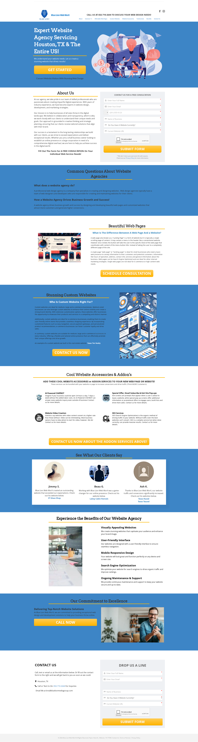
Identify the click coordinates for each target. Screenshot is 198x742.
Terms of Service (125, 738)
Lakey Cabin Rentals (99, 499)
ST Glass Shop (54, 498)
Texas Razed (143, 499)
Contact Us (115, 738)
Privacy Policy (130, 158)
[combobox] (106, 112)
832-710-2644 (59, 686)
